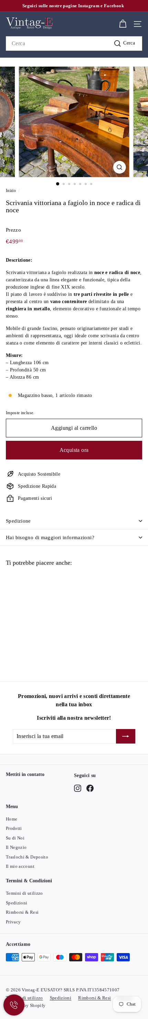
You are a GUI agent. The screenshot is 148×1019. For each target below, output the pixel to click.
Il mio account (20, 866)
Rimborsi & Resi (22, 912)
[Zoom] (119, 167)
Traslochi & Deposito (27, 857)
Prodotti (14, 828)
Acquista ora (74, 450)
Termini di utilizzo (24, 893)
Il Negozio (16, 847)
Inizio (11, 190)
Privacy (13, 921)
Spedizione (18, 521)
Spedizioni (17, 902)
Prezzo (13, 230)
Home (11, 819)
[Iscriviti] (125, 736)
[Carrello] (123, 24)
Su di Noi (15, 838)
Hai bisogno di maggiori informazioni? (50, 537)
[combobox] (74, 43)
